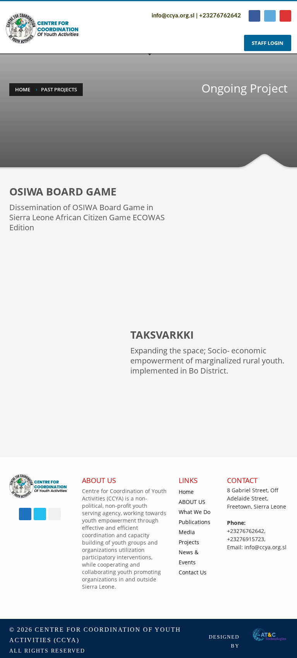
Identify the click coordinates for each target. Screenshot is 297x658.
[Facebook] (254, 16)
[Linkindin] (285, 16)
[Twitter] (270, 16)
